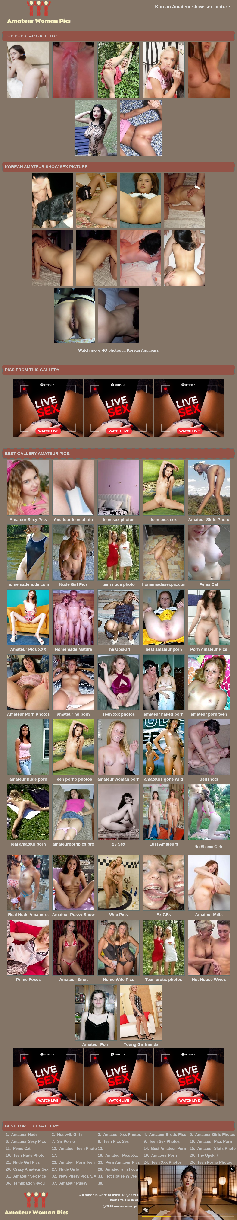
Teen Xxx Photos (166, 1162)
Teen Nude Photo (28, 1155)
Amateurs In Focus (122, 1169)
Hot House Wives (121, 1176)
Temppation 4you (29, 1183)
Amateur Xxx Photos (122, 1134)
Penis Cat (22, 1148)
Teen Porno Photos (214, 1162)
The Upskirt (207, 1155)
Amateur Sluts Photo (216, 1148)
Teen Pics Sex (116, 1141)
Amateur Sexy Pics (28, 1141)
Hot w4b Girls (69, 1134)
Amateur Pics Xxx (121, 1155)
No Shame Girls (208, 847)
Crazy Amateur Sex (30, 1169)
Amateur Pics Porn (214, 1141)
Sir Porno (66, 1141)
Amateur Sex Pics (29, 1176)
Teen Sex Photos (164, 1141)
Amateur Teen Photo (78, 1148)
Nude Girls (69, 1169)
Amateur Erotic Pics (167, 1134)
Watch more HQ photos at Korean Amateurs (118, 350)
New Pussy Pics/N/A (77, 1176)
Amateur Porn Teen (77, 1162)
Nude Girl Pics (26, 1162)
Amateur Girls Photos (215, 1134)
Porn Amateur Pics (122, 1162)
